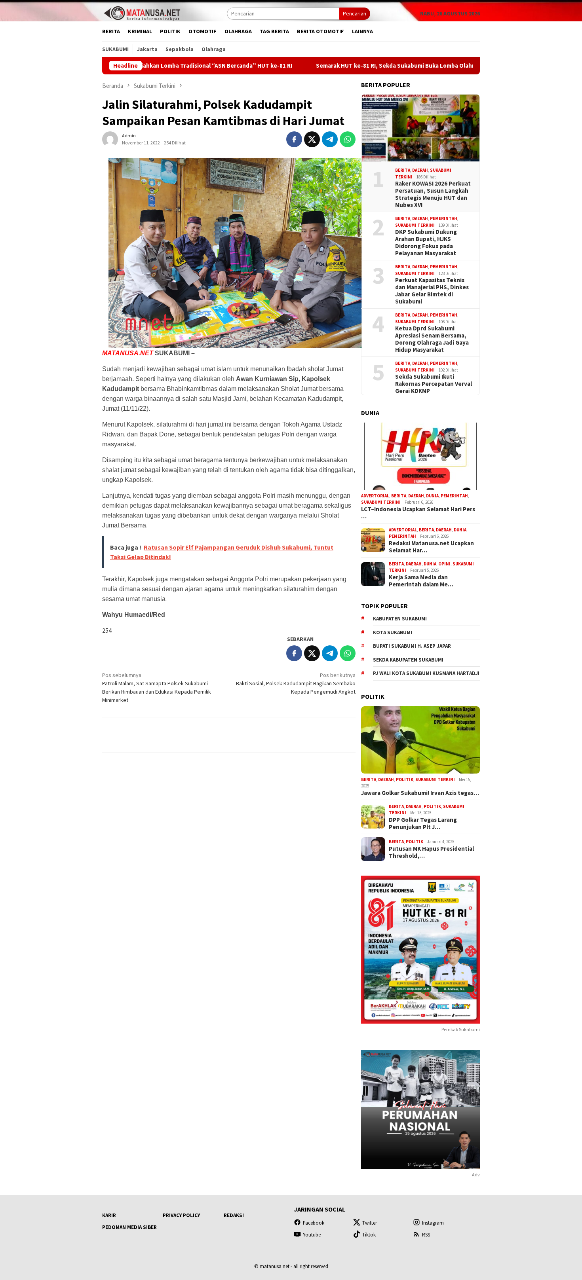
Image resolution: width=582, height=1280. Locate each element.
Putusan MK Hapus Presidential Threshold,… (431, 852)
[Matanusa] (141, 12)
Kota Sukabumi (392, 632)
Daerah (420, 170)
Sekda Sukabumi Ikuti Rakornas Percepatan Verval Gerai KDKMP (433, 383)
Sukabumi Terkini (415, 225)
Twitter (369, 1222)
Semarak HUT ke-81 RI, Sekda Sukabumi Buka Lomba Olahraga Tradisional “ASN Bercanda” (379, 65)
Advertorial (375, 496)
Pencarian (354, 13)
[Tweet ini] (312, 139)
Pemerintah (443, 218)
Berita (402, 170)
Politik (404, 779)
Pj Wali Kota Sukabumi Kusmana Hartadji (426, 673)
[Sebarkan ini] (294, 139)
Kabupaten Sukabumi (400, 618)
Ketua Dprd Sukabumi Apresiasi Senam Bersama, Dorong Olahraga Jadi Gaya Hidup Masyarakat (432, 339)
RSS (426, 1234)
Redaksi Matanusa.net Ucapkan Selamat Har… (431, 547)
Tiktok (369, 1234)
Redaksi (234, 1215)
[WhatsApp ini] (348, 139)
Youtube (312, 1234)
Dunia (432, 496)
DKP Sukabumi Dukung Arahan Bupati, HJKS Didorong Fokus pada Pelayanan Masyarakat (426, 242)
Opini (444, 564)
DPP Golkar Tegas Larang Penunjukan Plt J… (423, 823)
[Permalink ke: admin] (110, 138)
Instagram (433, 1222)
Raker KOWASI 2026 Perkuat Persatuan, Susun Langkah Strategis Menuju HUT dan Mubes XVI (433, 194)
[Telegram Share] (330, 139)
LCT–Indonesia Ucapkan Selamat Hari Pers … (418, 513)
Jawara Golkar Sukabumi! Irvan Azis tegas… (420, 792)
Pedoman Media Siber (129, 1227)
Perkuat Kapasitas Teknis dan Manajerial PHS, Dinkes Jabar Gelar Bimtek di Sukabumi (432, 291)
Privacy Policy (181, 1215)
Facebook (313, 1222)
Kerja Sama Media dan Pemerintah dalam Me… (421, 581)
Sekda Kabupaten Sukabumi (408, 659)
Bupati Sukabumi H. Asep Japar (412, 646)
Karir (109, 1215)
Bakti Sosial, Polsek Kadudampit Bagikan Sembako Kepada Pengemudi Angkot (296, 683)
